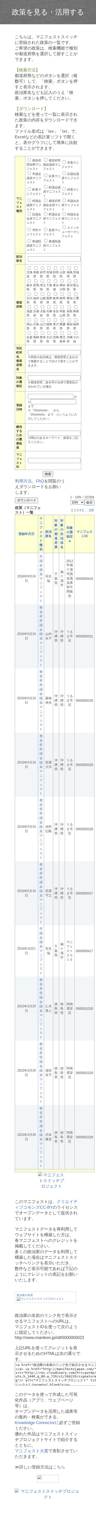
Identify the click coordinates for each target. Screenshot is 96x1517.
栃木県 (29, 287)
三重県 (76, 300)
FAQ (40, 481)
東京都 (56, 287)
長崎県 (36, 339)
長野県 (49, 300)
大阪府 (43, 313)
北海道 (29, 274)
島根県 (76, 313)
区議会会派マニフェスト (34, 218)
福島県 (70, 274)
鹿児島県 (62, 339)
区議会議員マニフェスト (70, 178)
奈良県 (56, 313)
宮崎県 (56, 339)
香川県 (56, 326)
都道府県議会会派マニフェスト (52, 205)
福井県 (36, 300)
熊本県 (43, 339)
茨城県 (76, 274)
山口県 (43, 326)
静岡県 (62, 300)
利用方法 (23, 481)
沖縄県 (70, 339)
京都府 (36, 313)
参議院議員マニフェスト (52, 245)
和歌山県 (62, 313)
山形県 (62, 274)
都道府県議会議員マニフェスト (52, 164)
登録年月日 (26, 534)
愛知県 (70, 300)
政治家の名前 (25, 1295)
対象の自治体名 (62, 534)
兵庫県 (49, 313)
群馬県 (36, 287)
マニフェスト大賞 (31, 1451)
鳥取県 (70, 313)
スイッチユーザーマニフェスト (70, 232)
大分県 (49, 339)
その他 (76, 339)
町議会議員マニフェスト (52, 191)
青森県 (36, 274)
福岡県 (76, 326)
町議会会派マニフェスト (52, 218)
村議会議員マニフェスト (34, 205)
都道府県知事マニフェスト (34, 164)
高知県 (70, 326)
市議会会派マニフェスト (70, 205)
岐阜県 (56, 300)
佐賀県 (29, 339)
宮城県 (49, 274)
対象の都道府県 (56, 534)
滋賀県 (29, 313)
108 (91, 510)
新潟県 (70, 287)
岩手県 (43, 274)
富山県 (76, 287)
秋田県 (56, 274)
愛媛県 (62, 326)
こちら (59, 1467)
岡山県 (29, 326)
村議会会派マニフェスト (70, 218)
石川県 (29, 300)
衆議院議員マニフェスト (34, 245)
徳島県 (49, 326)
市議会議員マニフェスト (34, 178)
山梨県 (43, 300)
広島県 (36, 326)
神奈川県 (62, 287)
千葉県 (49, 287)
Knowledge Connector (35, 1422)
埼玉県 (43, 287)
